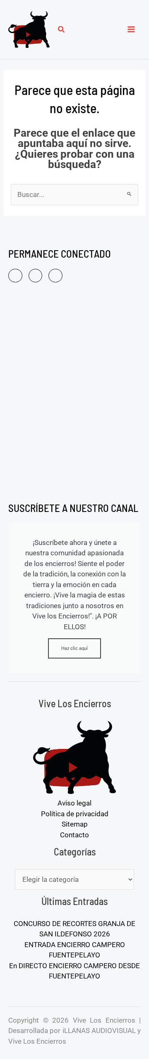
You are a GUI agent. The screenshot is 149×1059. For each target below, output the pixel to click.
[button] (61, 30)
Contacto (74, 835)
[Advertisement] (74, 394)
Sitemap (75, 824)
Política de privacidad (74, 814)
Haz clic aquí (74, 648)
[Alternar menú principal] (131, 29)
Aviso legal (74, 803)
